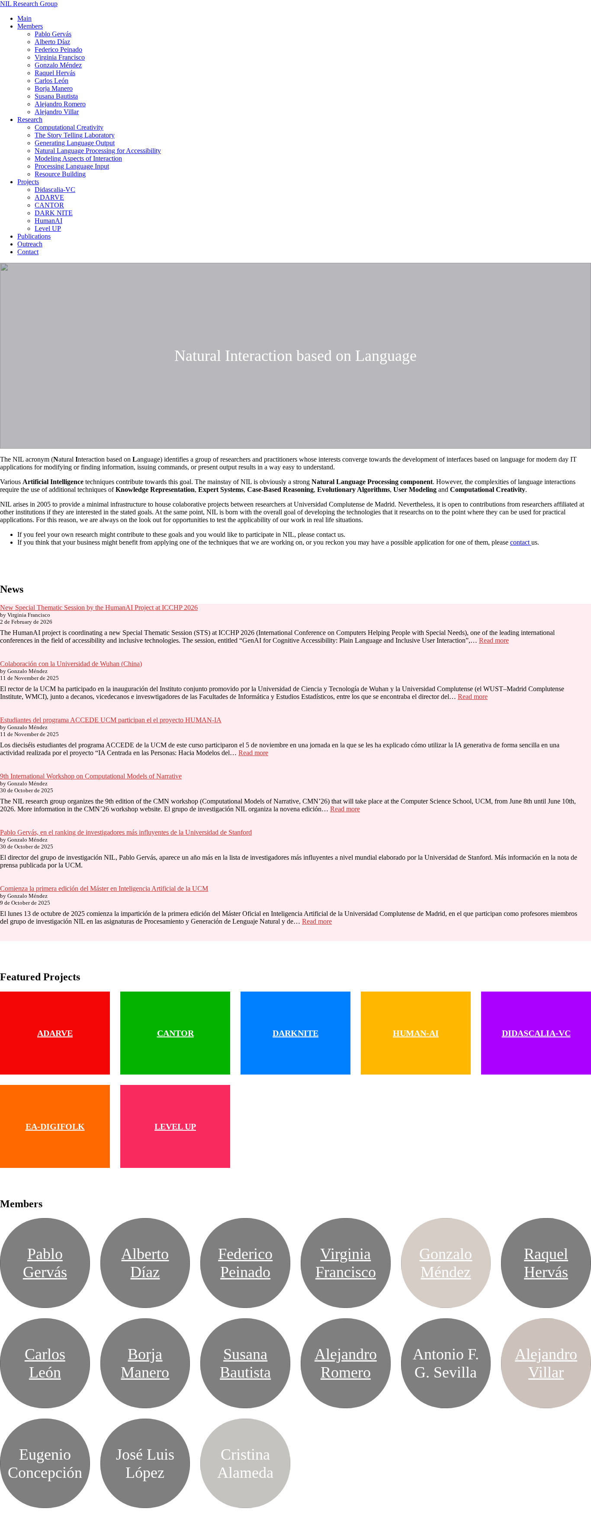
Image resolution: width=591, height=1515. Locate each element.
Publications (34, 236)
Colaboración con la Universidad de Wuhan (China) (71, 663)
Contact (28, 251)
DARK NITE (54, 213)
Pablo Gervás (53, 34)
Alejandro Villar (57, 111)
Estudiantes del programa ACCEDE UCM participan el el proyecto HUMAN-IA (111, 720)
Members (30, 26)
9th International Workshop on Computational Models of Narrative (91, 776)
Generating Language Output (75, 143)
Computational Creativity (69, 127)
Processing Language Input (72, 166)
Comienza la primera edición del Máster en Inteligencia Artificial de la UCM (104, 888)
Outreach (29, 244)
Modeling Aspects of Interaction (78, 158)
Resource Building (60, 174)
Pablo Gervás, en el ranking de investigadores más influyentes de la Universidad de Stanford (126, 832)
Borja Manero (54, 88)
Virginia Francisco (60, 57)
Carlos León (51, 80)
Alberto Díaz (52, 41)
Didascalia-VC (55, 189)
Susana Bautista (56, 96)
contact (520, 542)
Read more (494, 640)
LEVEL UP (175, 1126)
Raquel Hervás (55, 73)
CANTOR (49, 205)
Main (24, 18)
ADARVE (49, 197)
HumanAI (48, 220)
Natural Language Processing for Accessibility (98, 150)
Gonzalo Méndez (58, 65)
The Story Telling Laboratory (75, 135)
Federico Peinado (58, 49)
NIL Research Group (29, 3)
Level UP (48, 228)
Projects (28, 181)
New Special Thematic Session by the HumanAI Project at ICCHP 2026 (99, 607)
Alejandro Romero (60, 104)
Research (29, 119)
